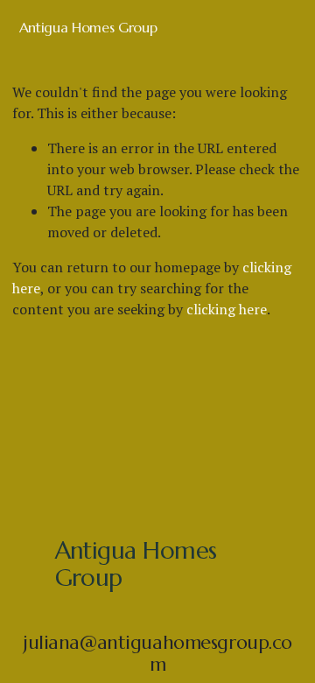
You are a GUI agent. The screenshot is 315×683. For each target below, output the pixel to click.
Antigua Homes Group (88, 27)
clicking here (226, 309)
